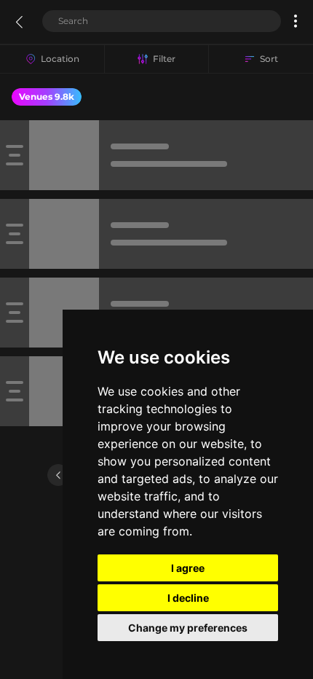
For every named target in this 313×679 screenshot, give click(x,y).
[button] (295, 21)
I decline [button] (188, 598)
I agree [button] (188, 568)
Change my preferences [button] (187, 627)
